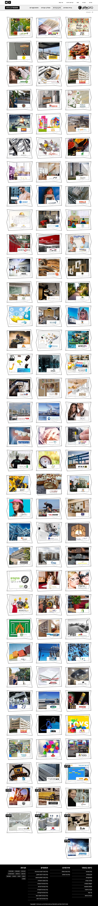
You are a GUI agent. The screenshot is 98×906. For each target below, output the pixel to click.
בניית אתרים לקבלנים (43, 892)
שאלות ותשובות (88, 886)
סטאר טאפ (9, 876)
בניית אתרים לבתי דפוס (42, 898)
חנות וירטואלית (11, 873)
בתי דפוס (23, 873)
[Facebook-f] (9, 2)
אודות (90, 2)
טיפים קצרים (34, 8)
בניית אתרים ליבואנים (43, 883)
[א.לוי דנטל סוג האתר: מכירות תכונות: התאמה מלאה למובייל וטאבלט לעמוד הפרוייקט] (20, 436)
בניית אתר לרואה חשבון (42, 874)
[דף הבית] (92, 12)
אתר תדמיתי (11, 871)
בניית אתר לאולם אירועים (42, 877)
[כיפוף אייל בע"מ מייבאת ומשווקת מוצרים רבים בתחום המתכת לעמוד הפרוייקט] (78, 556)
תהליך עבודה (45, 8)
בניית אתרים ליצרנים (43, 886)
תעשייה (23, 878)
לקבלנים (14, 876)
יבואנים (23, 876)
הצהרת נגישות (88, 895)
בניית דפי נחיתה (66, 874)
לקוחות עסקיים (88, 883)
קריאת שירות (70, 2)
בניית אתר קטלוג (66, 871)
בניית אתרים (68, 8)
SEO (78, 2)
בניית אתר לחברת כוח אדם (41, 871)
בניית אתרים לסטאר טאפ (42, 895)
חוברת (84, 2)
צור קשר (61, 2)
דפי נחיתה (18, 873)
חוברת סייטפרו (88, 889)
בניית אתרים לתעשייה (42, 889)
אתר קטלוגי (17, 871)
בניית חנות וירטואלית (43, 880)
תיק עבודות (57, 8)
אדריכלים (23, 871)
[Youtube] (6, 2)
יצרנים (19, 876)
